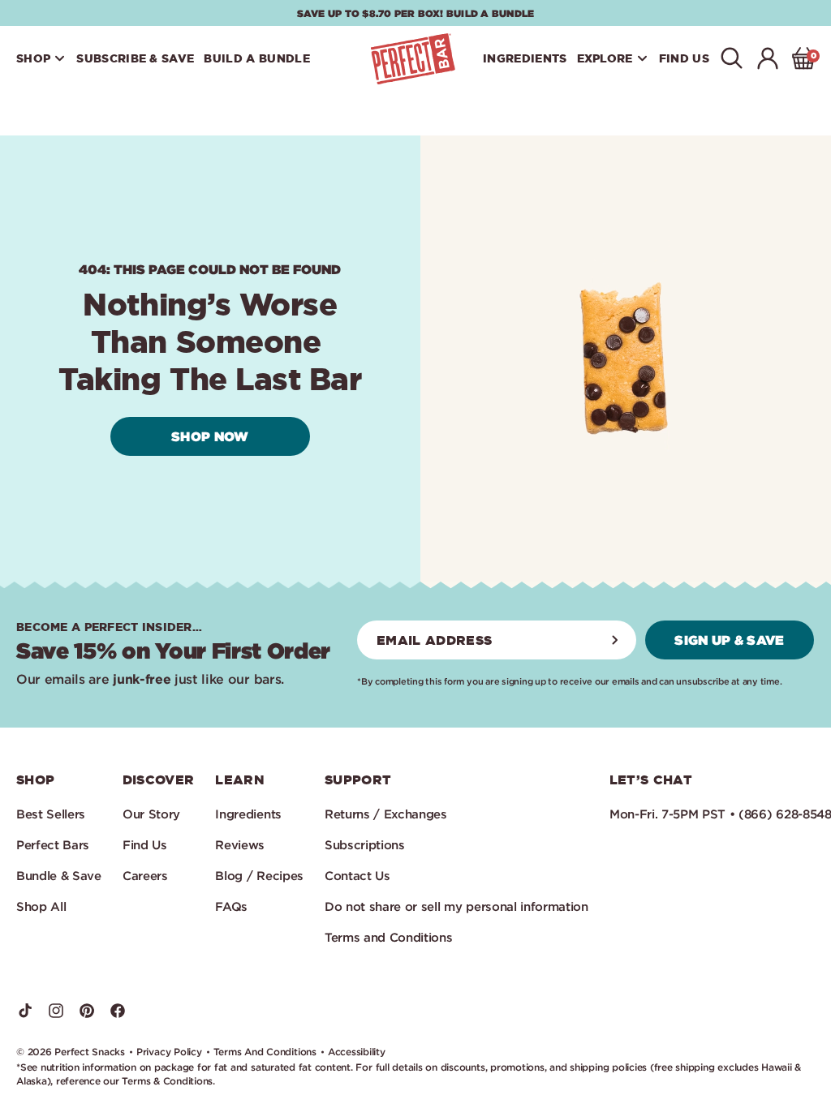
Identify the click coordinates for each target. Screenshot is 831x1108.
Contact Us (357, 875)
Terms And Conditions (264, 1052)
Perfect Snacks (89, 1052)
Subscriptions (365, 844)
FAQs (231, 906)
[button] (41, 58)
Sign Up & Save (729, 639)
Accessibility (356, 1052)
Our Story (151, 814)
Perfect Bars (52, 844)
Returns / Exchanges (386, 814)
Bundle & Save (58, 875)
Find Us (145, 844)
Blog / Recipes (259, 875)
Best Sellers (50, 814)
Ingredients (248, 814)
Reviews (240, 844)
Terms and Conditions (389, 937)
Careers (145, 875)
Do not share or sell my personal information (456, 906)
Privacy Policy (169, 1052)
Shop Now (210, 435)
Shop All (41, 906)
